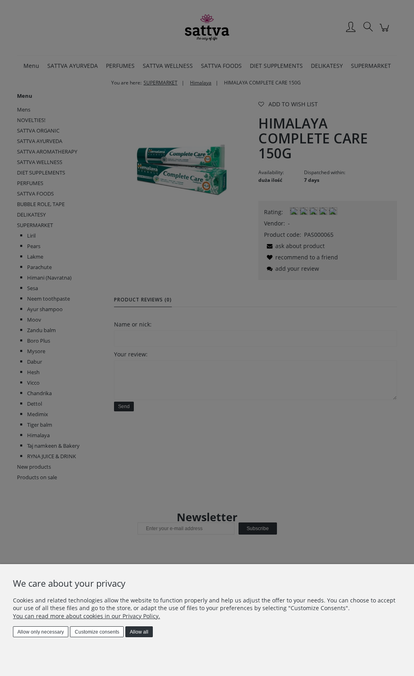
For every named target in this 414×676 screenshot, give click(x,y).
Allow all (139, 632)
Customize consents (97, 632)
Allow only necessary (40, 632)
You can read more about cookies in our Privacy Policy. (86, 616)
